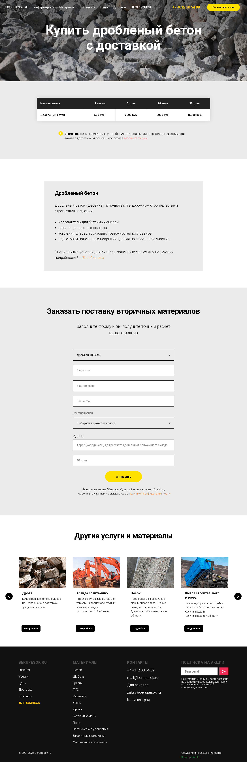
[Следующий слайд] (238, 596)
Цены (104, 7)
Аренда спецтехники (92, 593)
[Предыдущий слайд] (9, 596)
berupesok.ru (43, 752)
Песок (135, 593)
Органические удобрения (90, 729)
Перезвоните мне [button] (223, 7)
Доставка (119, 7)
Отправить (123, 476)
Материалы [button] (67, 7)
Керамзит (79, 696)
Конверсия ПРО (191, 757)
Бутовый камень (84, 716)
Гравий (77, 683)
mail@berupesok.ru (142, 677)
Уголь (77, 703)
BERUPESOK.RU (33, 662)
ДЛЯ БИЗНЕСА (142, 7)
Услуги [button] (88, 7)
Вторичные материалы (89, 735)
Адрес (78, 436)
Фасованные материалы (90, 742)
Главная (24, 670)
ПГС (76, 689)
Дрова (27, 593)
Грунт (76, 722)
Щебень (78, 676)
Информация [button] (43, 7)
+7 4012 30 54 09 (186, 7)
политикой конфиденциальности (149, 493)
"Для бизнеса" (93, 257)
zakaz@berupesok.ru (144, 692)
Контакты (25, 696)
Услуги (23, 676)
